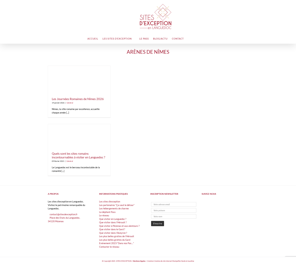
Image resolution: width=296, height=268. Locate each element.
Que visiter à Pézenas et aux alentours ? (119, 225)
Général (70, 103)
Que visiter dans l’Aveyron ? (113, 232)
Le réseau (104, 215)
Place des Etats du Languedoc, (65, 217)
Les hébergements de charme (114, 208)
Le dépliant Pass (107, 212)
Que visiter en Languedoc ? (112, 219)
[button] (203, 38)
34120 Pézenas (56, 221)
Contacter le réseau (109, 246)
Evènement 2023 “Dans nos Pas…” (116, 243)
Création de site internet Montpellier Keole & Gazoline (174, 261)
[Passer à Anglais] (196, 38)
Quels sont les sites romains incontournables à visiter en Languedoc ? (78, 155)
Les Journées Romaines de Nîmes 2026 (78, 99)
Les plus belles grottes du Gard (114, 239)
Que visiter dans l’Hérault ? (113, 222)
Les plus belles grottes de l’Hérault (116, 236)
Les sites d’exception (109, 201)
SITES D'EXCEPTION (124, 261)
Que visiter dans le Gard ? (112, 229)
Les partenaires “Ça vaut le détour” (116, 205)
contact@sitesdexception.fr (64, 214)
